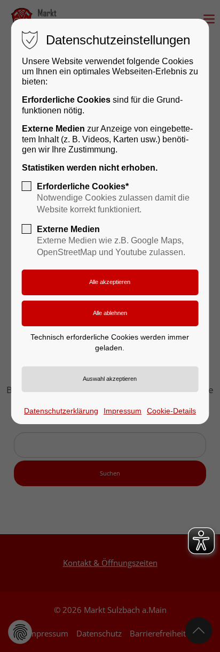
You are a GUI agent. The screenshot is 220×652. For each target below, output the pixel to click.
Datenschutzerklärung (61, 410)
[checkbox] (27, 186)
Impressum (123, 410)
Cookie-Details (171, 410)
